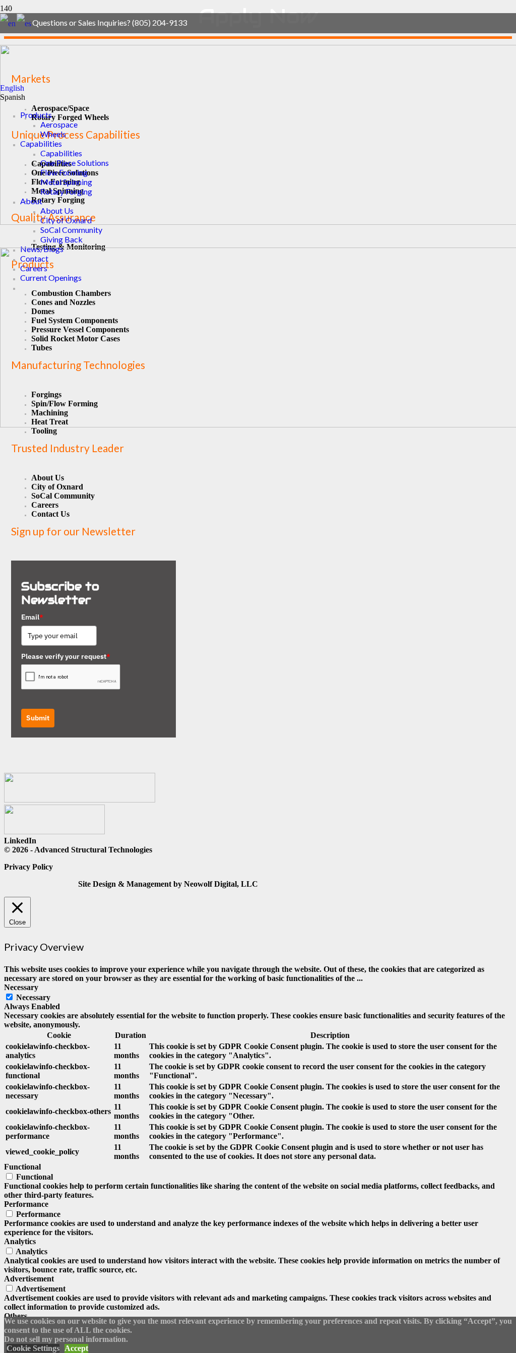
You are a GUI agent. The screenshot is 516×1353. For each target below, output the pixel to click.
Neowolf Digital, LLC (221, 884)
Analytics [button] (20, 1241)
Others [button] (15, 1316)
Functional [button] (22, 1166)
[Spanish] (24, 22)
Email (32, 617)
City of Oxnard (57, 486)
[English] (8, 22)
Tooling (44, 430)
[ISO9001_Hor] (54, 831)
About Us (47, 477)
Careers (44, 505)
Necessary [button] (21, 987)
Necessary (33, 997)
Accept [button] (76, 1348)
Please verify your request (65, 656)
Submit (37, 717)
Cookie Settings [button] (33, 1348)
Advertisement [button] (29, 1278)
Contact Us (50, 514)
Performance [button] (26, 1204)
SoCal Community (63, 495)
